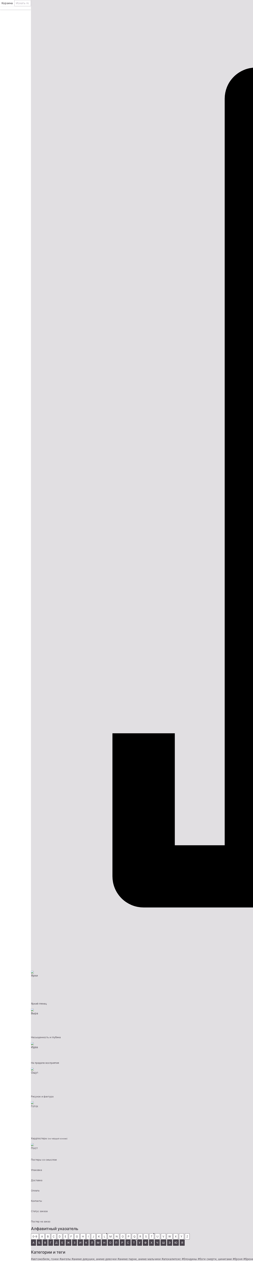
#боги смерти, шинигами (215, 1259)
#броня (238, 1259)
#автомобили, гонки (45, 1259)
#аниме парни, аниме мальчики (139, 1259)
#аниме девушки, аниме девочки (94, 1259)
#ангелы (65, 1259)
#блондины (189, 1259)
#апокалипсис (171, 1259)
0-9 (35, 1236)
